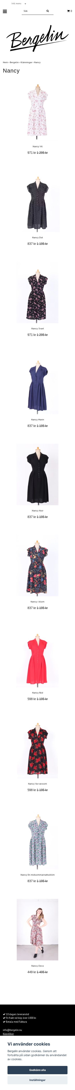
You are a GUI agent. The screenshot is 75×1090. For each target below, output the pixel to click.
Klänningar (27, 62)
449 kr (38, 972)
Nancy (37, 62)
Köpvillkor (8, 1034)
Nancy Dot (37, 237)
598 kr (38, 699)
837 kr (38, 243)
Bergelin (15, 62)
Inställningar (37, 1080)
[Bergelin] (37, 36)
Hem (6, 62)
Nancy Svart (37, 328)
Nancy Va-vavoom (37, 783)
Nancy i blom (37, 601)
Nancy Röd (37, 692)
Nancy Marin (37, 419)
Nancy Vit (37, 146)
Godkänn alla (37, 1070)
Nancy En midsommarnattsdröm (38, 874)
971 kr (38, 152)
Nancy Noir (37, 510)
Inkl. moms (17, 3)
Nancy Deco (37, 965)
